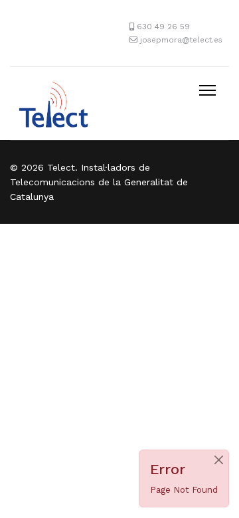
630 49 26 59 (163, 26)
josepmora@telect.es (181, 39)
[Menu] (207, 90)
